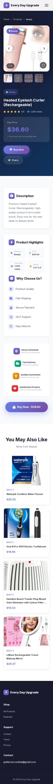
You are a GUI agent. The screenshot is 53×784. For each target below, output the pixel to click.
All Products (9, 711)
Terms (7, 739)
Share (15, 160)
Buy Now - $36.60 (28, 406)
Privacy (7, 745)
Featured (8, 717)
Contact (7, 734)
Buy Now (19, 149)
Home (6, 19)
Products (17, 19)
